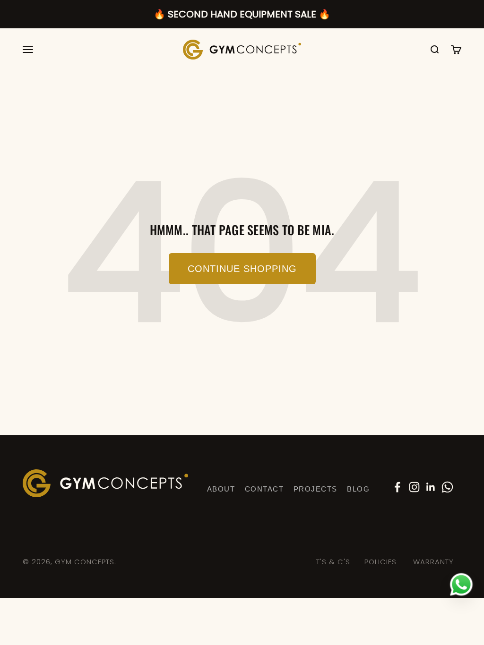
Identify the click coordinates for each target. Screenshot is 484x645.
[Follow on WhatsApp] (447, 487)
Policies (380, 562)
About (221, 489)
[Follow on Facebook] (397, 487)
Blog (358, 489)
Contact (264, 489)
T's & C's (333, 562)
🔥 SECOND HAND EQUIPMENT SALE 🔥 (242, 14)
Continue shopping (242, 268)
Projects (315, 489)
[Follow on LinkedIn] (430, 487)
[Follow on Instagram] (414, 487)
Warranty (433, 562)
